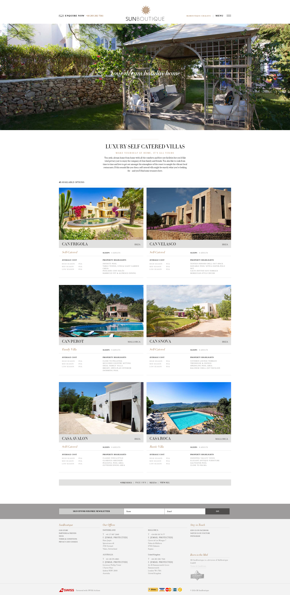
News (61, 536)
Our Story (63, 530)
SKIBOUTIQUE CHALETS (198, 16)
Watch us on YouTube (200, 533)
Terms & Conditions (68, 539)
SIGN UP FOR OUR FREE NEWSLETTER (91, 511)
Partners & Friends (67, 533)
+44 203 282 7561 (158, 559)
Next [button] (152, 483)
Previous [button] (127, 483)
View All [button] (165, 482)
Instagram (195, 536)
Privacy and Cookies (68, 542)
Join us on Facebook (199, 530)
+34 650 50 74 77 (158, 534)
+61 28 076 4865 (112, 559)
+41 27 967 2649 (112, 534)
